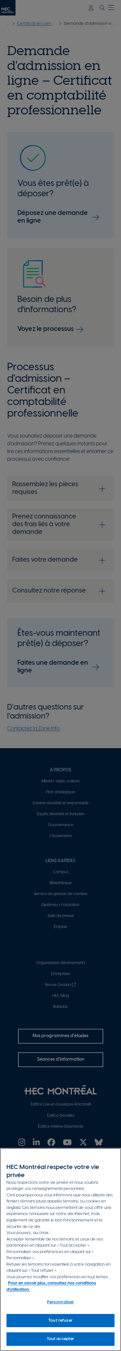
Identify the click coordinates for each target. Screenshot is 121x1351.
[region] (60, 1249)
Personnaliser (60, 1302)
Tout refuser (60, 1320)
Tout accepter (61, 1339)
